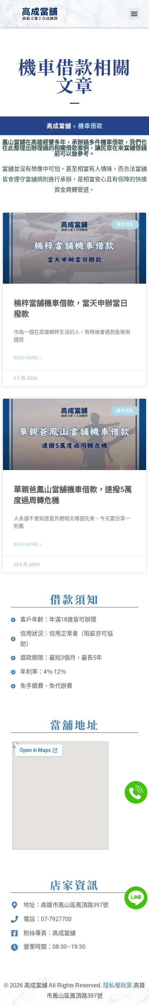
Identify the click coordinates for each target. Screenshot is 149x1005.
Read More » (28, 357)
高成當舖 (59, 125)
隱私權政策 (117, 985)
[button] (134, 13)
